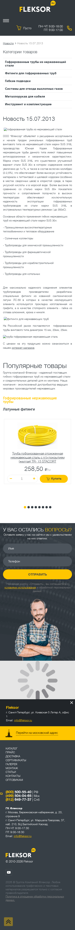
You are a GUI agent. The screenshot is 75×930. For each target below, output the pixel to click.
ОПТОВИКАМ (14, 779)
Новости (8, 43)
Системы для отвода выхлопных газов (34, 89)
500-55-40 (18, 792)
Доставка (13, 756)
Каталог (11, 748)
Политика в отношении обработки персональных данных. (35, 898)
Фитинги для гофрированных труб (30, 73)
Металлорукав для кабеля (25, 96)
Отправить (37, 574)
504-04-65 (18, 796)
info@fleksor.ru (23, 720)
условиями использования (20, 587)
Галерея (11, 764)
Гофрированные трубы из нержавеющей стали (35, 63)
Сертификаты (16, 760)
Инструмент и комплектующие (28, 104)
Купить (56, 478)
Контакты (13, 775)
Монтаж (12, 768)
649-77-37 (18, 800)
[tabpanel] (37, 459)
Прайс (10, 752)
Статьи (11, 772)
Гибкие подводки (18, 81)
